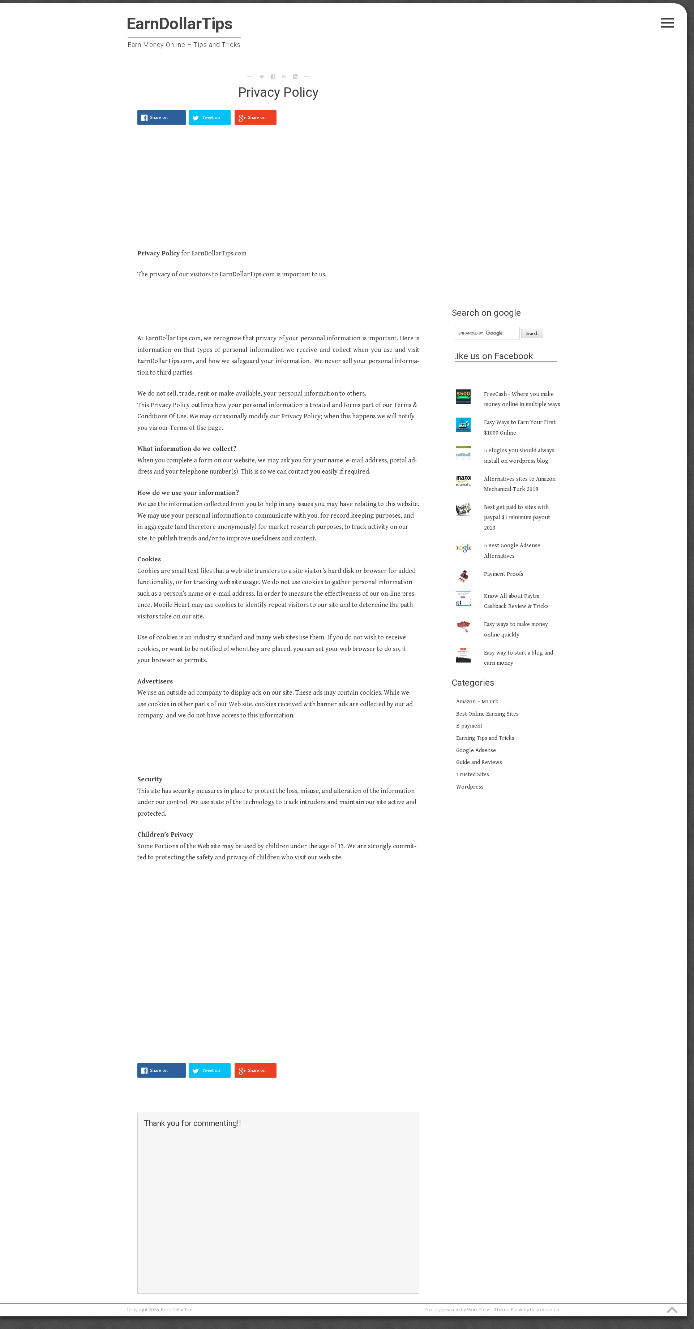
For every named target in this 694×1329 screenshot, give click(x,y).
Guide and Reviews (479, 762)
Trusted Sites (472, 774)
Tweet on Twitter (211, 120)
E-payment (469, 725)
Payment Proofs (503, 574)
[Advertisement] (278, 190)
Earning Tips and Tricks (485, 738)
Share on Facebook (159, 120)
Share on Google (257, 120)
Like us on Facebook (492, 356)
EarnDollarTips (180, 23)
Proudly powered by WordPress (457, 1309)
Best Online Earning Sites (487, 714)
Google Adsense (476, 750)
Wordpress (470, 787)
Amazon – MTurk (477, 701)
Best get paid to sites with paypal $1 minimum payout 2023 (517, 517)
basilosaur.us (544, 1309)
